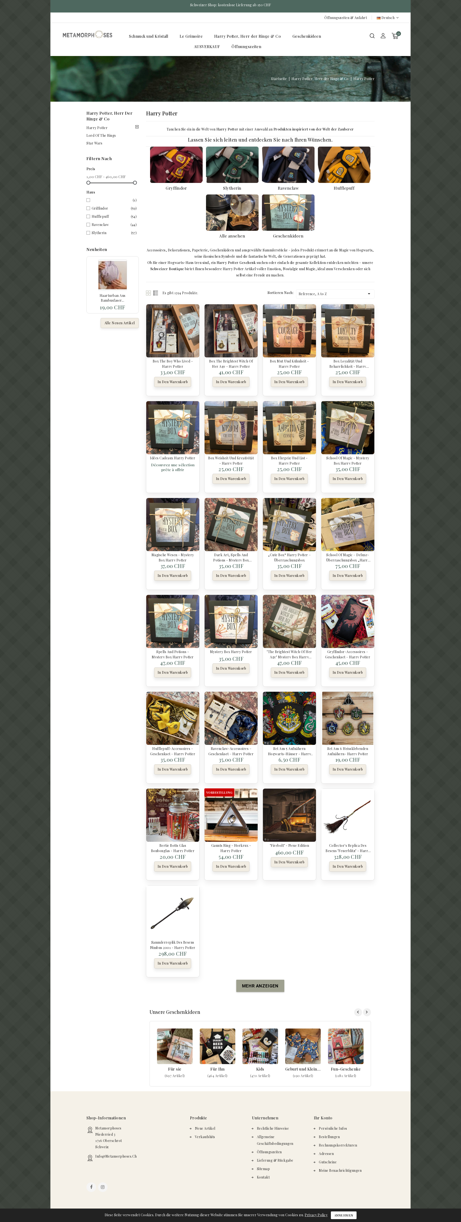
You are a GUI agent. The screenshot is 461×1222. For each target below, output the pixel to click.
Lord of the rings (101, 135)
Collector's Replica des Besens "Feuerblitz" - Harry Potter (348, 847)
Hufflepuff (114, 216)
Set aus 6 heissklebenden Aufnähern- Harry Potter (347, 750)
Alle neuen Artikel (119, 323)
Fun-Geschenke (346, 1069)
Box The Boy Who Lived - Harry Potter (173, 363)
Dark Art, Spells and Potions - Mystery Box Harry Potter (231, 557)
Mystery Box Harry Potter (231, 651)
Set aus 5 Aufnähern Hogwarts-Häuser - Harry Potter (289, 750)
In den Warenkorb (173, 382)
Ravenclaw (114, 224)
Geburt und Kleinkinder (303, 1069)
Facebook (91, 1187)
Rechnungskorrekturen (338, 1145)
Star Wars (94, 143)
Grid (149, 293)
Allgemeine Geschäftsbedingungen (275, 1140)
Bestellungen (329, 1137)
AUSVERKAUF (207, 46)
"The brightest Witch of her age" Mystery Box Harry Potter (289, 654)
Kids (260, 1069)
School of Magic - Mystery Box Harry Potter (347, 460)
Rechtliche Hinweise (273, 1128)
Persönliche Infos (333, 1128)
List (156, 293)
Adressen (326, 1153)
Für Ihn (217, 1069)
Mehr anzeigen (175, 1075)
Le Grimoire (191, 36)
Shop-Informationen (106, 1117)
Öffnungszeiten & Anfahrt (345, 17)
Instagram (103, 1187)
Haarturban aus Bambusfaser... (113, 298)
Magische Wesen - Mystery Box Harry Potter (173, 557)
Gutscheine (328, 1162)
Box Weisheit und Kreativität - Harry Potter (231, 460)
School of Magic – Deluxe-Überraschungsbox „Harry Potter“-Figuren (348, 557)
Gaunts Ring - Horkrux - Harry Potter (231, 847)
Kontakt (263, 1177)
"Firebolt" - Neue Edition (289, 845)
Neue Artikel (205, 1128)
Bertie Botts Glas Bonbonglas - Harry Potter (173, 847)
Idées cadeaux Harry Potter (172, 458)
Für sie (175, 1069)
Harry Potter (97, 127)
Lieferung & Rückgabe (275, 1160)
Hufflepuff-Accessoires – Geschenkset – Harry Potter (172, 750)
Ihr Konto (323, 1117)
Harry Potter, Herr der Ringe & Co (247, 36)
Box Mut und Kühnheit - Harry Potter (289, 363)
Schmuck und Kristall (148, 36)
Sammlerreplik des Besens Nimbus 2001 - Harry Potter (172, 944)
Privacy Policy (316, 1215)
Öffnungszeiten (246, 46)
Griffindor (114, 208)
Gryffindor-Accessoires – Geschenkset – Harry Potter (347, 654)
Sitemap (263, 1168)
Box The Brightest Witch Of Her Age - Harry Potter (231, 363)
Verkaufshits (205, 1137)
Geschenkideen (306, 36)
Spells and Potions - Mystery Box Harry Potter (173, 654)
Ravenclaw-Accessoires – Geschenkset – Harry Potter (231, 750)
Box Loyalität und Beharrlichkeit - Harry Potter (347, 363)
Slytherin (114, 233)
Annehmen (343, 1215)
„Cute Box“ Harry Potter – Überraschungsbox (289, 557)
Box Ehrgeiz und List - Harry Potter (289, 460)
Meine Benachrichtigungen (340, 1170)
